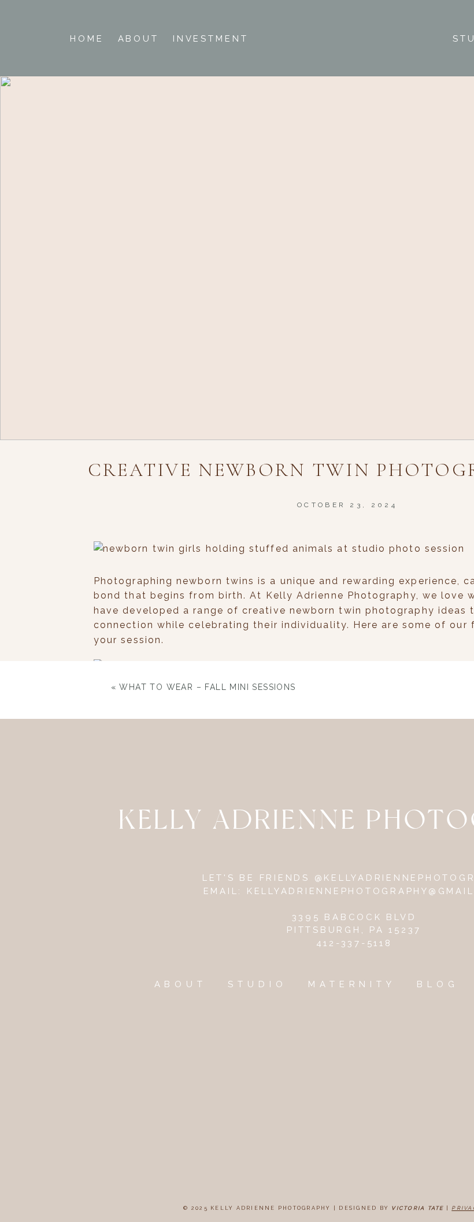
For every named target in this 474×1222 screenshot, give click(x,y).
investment (211, 39)
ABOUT (181, 984)
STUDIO (257, 984)
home (87, 39)
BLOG (438, 984)
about (139, 39)
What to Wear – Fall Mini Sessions (207, 687)
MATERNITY (352, 984)
